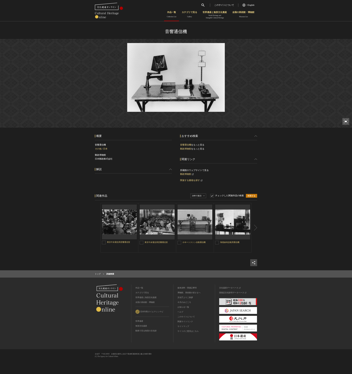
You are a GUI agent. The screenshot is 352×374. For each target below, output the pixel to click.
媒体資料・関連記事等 (187, 288)
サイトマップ (183, 326)
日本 (105, 149)
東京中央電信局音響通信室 (118, 242)
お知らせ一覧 (183, 307)
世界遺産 (139, 321)
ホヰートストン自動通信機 (194, 242)
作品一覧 (171, 14)
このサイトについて (224, 5)
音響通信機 (185, 145)
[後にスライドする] (254, 227)
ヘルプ (180, 312)
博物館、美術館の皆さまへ (189, 293)
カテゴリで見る (189, 14)
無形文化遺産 (141, 326)
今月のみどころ (184, 302)
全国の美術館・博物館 (243, 14)
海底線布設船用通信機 (229, 242)
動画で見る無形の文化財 (146, 331)
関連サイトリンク (185, 321)
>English (250, 5)
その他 (98, 149)
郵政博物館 (185, 149)
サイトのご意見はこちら (188, 331)
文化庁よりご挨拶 (185, 297)
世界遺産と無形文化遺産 (215, 15)
